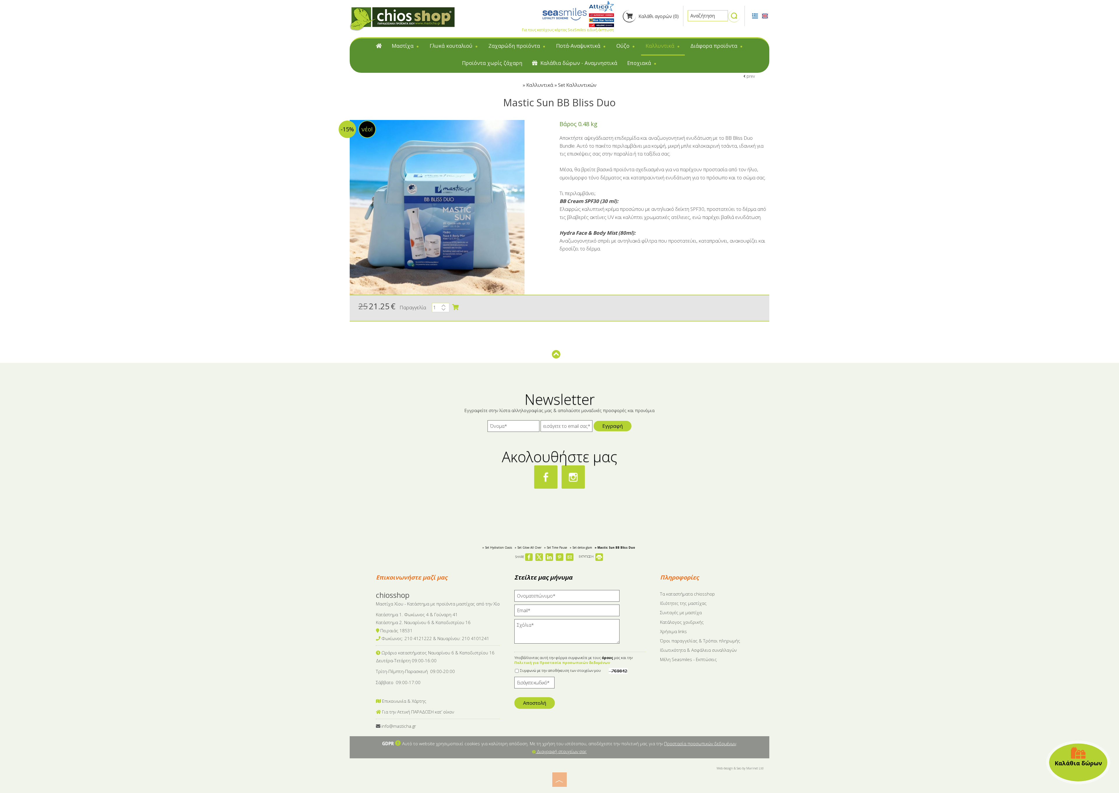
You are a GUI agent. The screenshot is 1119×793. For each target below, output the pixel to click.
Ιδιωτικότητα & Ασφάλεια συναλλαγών (698, 650)
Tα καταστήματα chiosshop (687, 594)
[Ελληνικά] (756, 15)
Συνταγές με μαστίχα (681, 612)
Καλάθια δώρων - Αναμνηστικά (578, 62)
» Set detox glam (581, 547)
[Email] (567, 612)
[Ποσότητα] (440, 309)
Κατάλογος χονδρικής (682, 622)
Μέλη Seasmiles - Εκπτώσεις (688, 659)
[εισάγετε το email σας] (566, 427)
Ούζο (623, 45)
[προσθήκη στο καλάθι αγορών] (455, 307)
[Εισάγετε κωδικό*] (534, 684)
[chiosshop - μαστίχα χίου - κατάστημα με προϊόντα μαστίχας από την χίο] (402, 18)
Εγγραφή (612, 426)
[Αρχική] (379, 47)
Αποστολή (534, 703)
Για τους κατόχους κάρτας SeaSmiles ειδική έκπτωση (568, 29)
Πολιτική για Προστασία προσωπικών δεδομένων (562, 662)
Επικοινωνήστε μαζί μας (411, 577)
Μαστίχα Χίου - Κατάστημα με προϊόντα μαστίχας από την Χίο (438, 604)
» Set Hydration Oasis (497, 547)
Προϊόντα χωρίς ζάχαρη (492, 62)
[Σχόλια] (567, 634)
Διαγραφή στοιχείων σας (561, 751)
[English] (765, 15)
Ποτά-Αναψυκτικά (579, 45)
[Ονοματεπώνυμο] (567, 597)
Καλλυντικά (660, 45)
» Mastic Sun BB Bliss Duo (615, 547)
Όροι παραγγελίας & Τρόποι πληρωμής (700, 641)
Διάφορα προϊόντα (714, 45)
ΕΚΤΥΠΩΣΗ (586, 556)
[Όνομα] (513, 427)
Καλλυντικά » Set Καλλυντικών (561, 85)
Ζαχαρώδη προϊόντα (514, 45)
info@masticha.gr (398, 726)
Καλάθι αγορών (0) (658, 16)
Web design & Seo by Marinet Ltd (740, 768)
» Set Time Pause (555, 547)
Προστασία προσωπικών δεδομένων (700, 743)
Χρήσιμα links (673, 631)
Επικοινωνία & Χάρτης (403, 701)
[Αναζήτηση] (734, 18)
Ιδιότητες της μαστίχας (683, 603)
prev (750, 76)
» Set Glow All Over (528, 547)
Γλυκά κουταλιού (452, 45)
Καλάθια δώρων (1078, 763)
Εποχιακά (639, 62)
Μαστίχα (403, 45)
